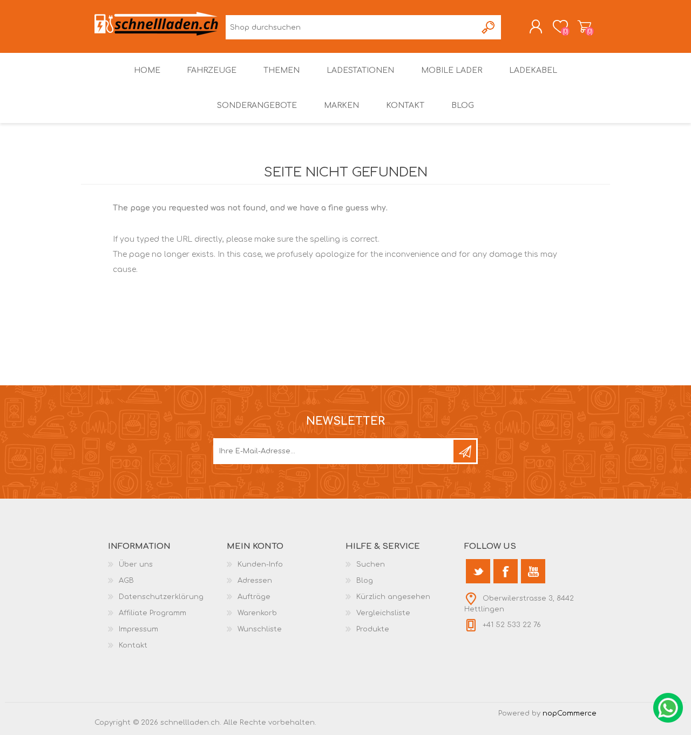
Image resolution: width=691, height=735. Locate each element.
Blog (364, 580)
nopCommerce (570, 713)
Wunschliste (260, 629)
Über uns (136, 564)
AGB (126, 580)
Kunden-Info (260, 564)
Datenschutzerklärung (161, 597)
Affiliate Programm (152, 613)
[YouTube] (533, 571)
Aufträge (254, 597)
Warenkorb (584, 26)
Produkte (372, 629)
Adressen (255, 580)
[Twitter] (478, 571)
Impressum (138, 629)
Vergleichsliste (383, 613)
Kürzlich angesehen (393, 597)
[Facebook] (505, 571)
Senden (464, 451)
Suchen (489, 27)
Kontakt (133, 645)
